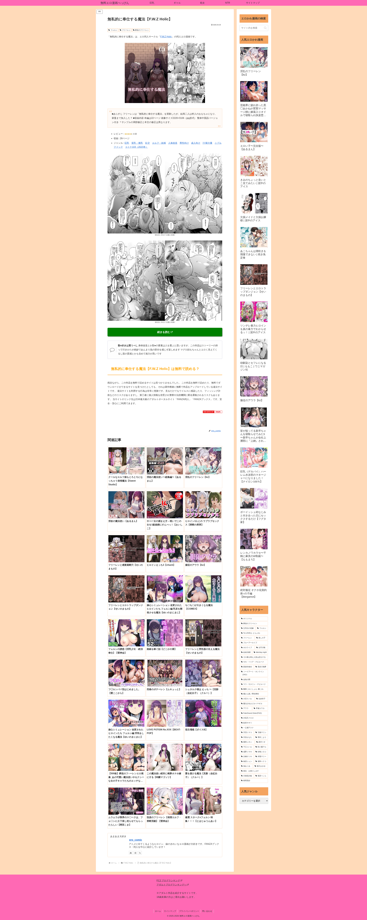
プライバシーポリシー (189, 911)
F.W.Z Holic (166, 36)
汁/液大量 (207, 143)
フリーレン (126, 30)
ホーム (158, 911)
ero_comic (135, 839)
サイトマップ (170, 911)
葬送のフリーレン (142, 30)
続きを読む (163, 332)
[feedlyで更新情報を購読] (135, 853)
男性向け (184, 143)
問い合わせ (207, 911)
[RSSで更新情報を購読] (140, 853)
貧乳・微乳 (137, 143)
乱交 (147, 143)
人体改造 (172, 143)
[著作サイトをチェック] (131, 853)
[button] (265, 28)
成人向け (195, 143)
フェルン (114, 30)
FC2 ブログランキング (168, 880)
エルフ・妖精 (159, 143)
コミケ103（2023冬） (136, 147)
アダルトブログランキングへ (171, 884)
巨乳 (127, 143)
